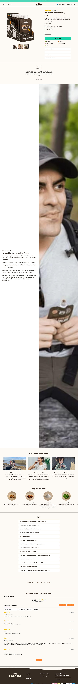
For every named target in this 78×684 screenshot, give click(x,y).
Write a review (70, 604)
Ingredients (48, 55)
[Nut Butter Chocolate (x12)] (14, 46)
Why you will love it (50, 49)
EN (68, 4)
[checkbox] (36, 609)
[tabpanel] (39, 635)
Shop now (27, 674)
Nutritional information (51, 58)
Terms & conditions (44, 674)
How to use (48, 52)
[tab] (14, 605)
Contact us (28, 678)
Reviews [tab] (7, 605)
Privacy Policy (43, 676)
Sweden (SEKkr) (61, 4)
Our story (27, 676)
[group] (39, 1)
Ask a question (62, 604)
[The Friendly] (39, 4)
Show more (39, 660)
